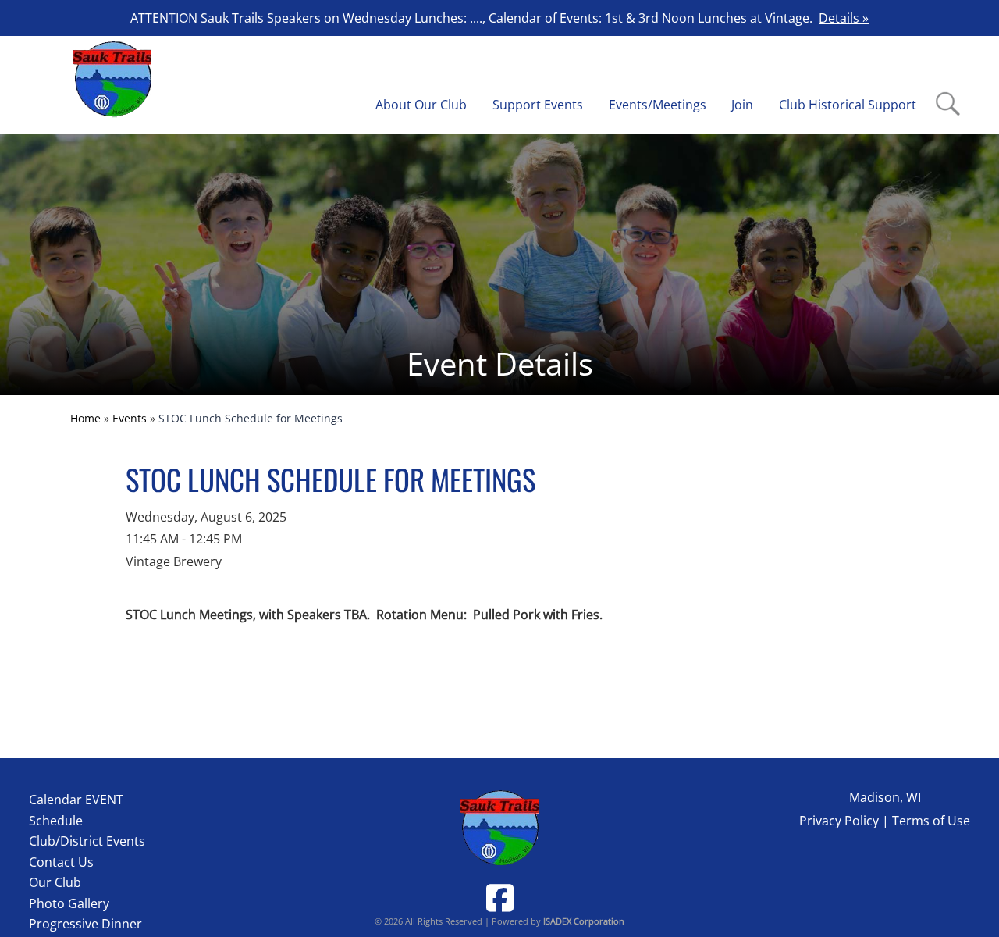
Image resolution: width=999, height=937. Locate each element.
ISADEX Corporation (583, 921)
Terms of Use (931, 820)
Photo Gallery (69, 903)
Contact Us (61, 862)
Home (85, 418)
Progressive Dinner (85, 923)
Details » (844, 18)
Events (129, 418)
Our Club (55, 882)
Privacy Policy (839, 820)
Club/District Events (87, 841)
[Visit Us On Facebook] (500, 897)
